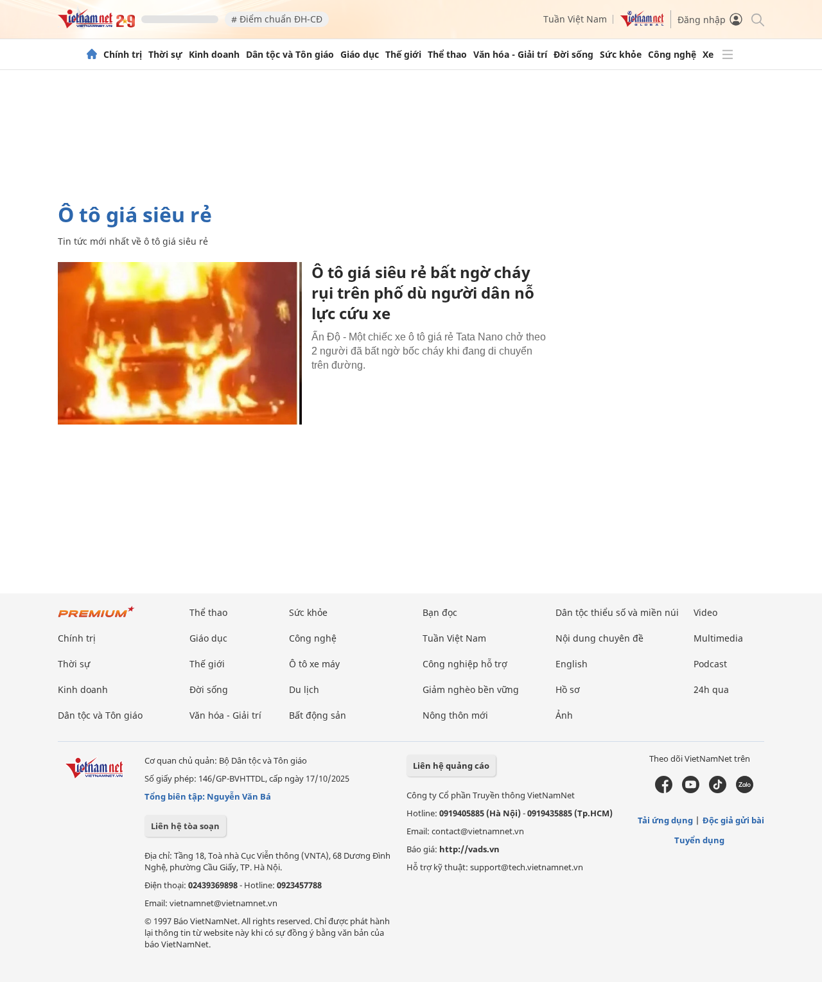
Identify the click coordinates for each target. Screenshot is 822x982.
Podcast (710, 664)
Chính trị (122, 54)
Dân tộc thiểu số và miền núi (617, 612)
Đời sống (573, 54)
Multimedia (718, 638)
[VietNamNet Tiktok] (717, 790)
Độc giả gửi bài (733, 820)
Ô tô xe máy (314, 664)
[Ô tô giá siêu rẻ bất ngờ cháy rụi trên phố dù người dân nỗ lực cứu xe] (180, 343)
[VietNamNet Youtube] (690, 790)
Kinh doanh (214, 54)
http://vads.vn (469, 849)
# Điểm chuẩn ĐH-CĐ (276, 19)
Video (705, 612)
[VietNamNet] (92, 54)
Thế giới (403, 54)
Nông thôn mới (455, 715)
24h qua (711, 689)
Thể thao (447, 54)
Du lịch (304, 689)
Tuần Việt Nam (575, 19)
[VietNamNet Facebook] (663, 790)
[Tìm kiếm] (756, 19)
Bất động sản (317, 715)
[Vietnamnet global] (642, 23)
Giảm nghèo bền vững (471, 689)
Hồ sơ (567, 689)
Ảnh (564, 715)
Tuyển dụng (699, 840)
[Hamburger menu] (727, 54)
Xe (708, 54)
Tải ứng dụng (665, 820)
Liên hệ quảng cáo (451, 765)
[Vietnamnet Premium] (96, 618)
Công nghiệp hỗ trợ (465, 664)
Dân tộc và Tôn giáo (290, 54)
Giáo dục (359, 54)
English (571, 664)
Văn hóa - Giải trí (510, 54)
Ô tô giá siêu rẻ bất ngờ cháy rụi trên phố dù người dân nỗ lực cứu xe (422, 292)
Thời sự (165, 54)
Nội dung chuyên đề (599, 638)
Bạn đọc (440, 612)
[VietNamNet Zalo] (744, 790)
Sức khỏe (621, 54)
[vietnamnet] (96, 24)
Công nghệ (672, 54)
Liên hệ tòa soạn (185, 826)
